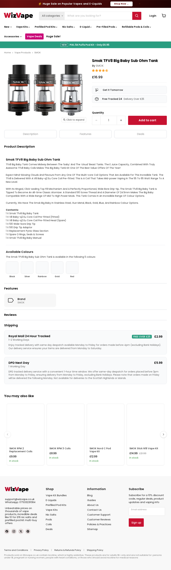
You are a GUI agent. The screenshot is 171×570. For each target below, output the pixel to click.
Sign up (136, 522)
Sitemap (92, 529)
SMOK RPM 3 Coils (60, 448)
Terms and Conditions (16, 550)
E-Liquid (85, 26)
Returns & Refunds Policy (67, 550)
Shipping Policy (95, 550)
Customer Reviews (99, 519)
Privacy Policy (41, 550)
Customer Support (99, 514)
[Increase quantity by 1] (121, 120)
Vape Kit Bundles (56, 495)
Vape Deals (34, 36)
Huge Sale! (53, 36)
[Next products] (163, 434)
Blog (90, 495)
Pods (49, 519)
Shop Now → (121, 3)
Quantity (98, 112)
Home (7, 52)
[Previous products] (7, 434)
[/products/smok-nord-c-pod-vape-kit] (105, 424)
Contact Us (94, 510)
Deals (140, 134)
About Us (93, 505)
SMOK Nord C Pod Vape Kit (100, 450)
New (7, 26)
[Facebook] (7, 531)
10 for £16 (15, 517)
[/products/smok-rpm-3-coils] (65, 424)
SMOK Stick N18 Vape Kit (143, 448)
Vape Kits (22, 26)
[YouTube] (28, 531)
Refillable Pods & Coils (136, 26)
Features (85, 134)
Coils (49, 524)
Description (30, 134)
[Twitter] (21, 531)
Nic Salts (67, 26)
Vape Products (23, 52)
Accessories (12, 36)
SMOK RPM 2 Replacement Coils (20, 450)
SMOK (37, 52)
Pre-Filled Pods (106, 26)
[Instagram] (14, 531)
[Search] (136, 16)
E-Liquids (51, 500)
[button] (100, 70)
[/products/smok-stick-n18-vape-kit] (145, 424)
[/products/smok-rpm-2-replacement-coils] (25, 424)
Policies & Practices (99, 524)
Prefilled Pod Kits (45, 26)
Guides (91, 500)
